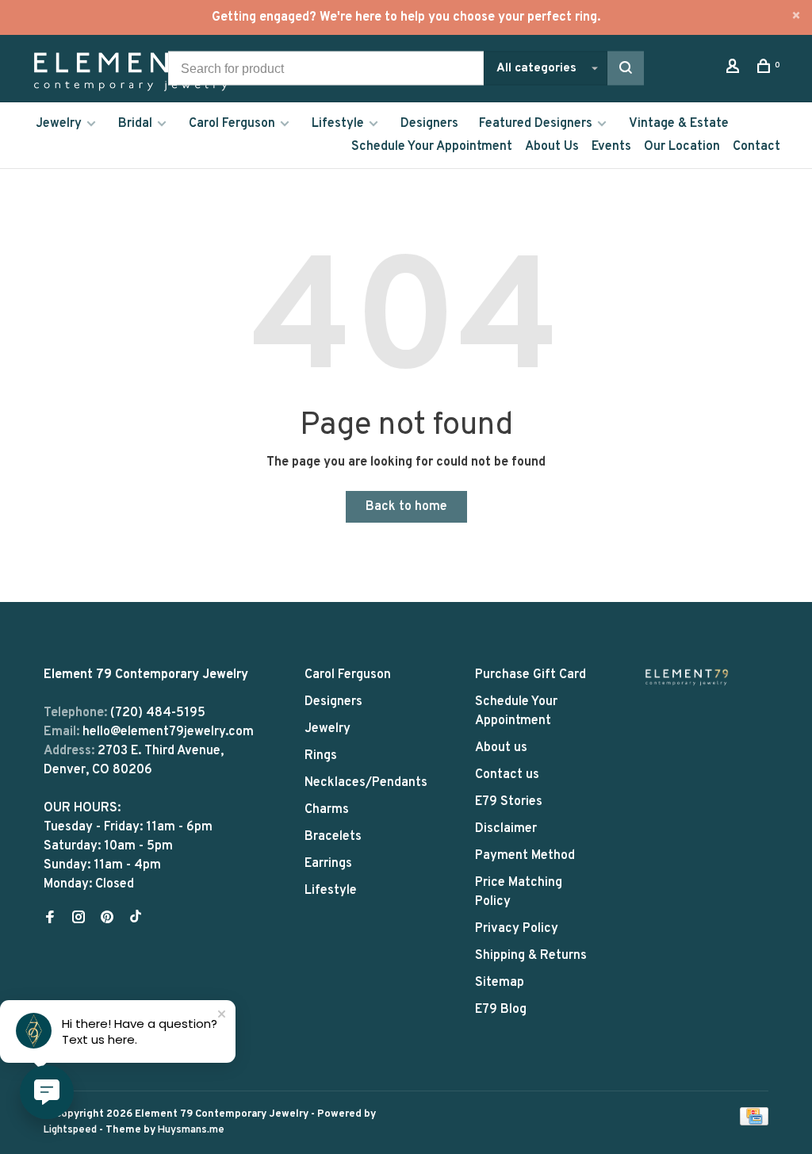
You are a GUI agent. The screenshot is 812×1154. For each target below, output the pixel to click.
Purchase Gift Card (530, 675)
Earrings (328, 864)
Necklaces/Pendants (365, 783)
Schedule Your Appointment (431, 147)
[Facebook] (50, 919)
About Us (552, 147)
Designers (429, 124)
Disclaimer (506, 829)
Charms (326, 810)
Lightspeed (70, 1130)
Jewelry (59, 124)
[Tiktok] (135, 919)
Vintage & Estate (679, 124)
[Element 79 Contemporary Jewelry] (687, 676)
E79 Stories (508, 802)
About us (501, 748)
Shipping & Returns (531, 956)
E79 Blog (501, 1010)
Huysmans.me (191, 1130)
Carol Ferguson (232, 124)
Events (611, 147)
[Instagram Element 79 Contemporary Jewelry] (78, 919)
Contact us (507, 775)
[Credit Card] (754, 1122)
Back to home (406, 507)
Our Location (682, 147)
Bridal (135, 124)
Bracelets (333, 837)
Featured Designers (535, 124)
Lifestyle (338, 124)
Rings (320, 756)
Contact (756, 147)
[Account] (735, 69)
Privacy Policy (516, 929)
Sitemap (499, 983)
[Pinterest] (107, 919)
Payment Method (525, 856)
